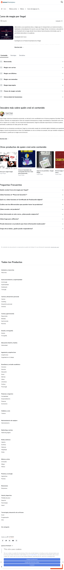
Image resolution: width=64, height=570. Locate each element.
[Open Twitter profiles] (6, 541)
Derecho (3, 369)
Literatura (4, 382)
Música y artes (5, 459)
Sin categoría (5, 527)
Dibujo (3, 464)
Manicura (3, 447)
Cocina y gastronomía (7, 314)
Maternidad (4, 345)
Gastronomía (4, 321)
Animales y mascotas (7, 270)
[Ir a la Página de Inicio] (9, 2)
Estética (3, 445)
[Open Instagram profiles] (16, 541)
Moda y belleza (5, 440)
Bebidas (3, 319)
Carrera (3, 299)
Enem (2, 374)
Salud (2, 505)
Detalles (22, 55)
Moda (2, 452)
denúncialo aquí (55, 247)
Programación (5, 517)
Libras (3, 379)
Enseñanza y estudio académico (10, 364)
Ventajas (13, 55)
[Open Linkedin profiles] (9, 541)
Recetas (3, 323)
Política (3, 384)
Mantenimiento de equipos (9, 420)
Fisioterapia (4, 503)
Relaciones (4, 486)
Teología (3, 289)
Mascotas (4, 272)
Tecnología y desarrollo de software (12, 512)
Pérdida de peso (5, 498)
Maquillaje (4, 449)
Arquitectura (4, 355)
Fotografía (4, 336)
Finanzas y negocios (7, 394)
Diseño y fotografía (7, 331)
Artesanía (4, 462)
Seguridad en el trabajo (7, 357)
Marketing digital (6, 432)
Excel (2, 515)
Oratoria (3, 306)
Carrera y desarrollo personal (10, 297)
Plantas (3, 479)
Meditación (4, 287)
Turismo (3, 413)
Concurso (3, 367)
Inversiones (4, 404)
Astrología (4, 282)
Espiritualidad (5, 284)
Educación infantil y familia (9, 343)
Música (3, 467)
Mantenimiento (5, 423)
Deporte (3, 500)
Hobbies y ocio (5, 411)
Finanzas (3, 401)
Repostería (4, 316)
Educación (4, 372)
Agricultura (4, 476)
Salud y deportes (6, 495)
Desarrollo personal (6, 304)
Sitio (2, 520)
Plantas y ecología (6, 474)
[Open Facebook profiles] (3, 541)
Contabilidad (4, 396)
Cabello (3, 442)
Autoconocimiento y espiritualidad (11, 280)
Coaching (3, 301)
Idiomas (3, 377)
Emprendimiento (5, 399)
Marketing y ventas (7, 430)
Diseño (3, 333)
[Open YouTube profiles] (13, 541)
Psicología (4, 387)
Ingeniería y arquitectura (8, 352)
